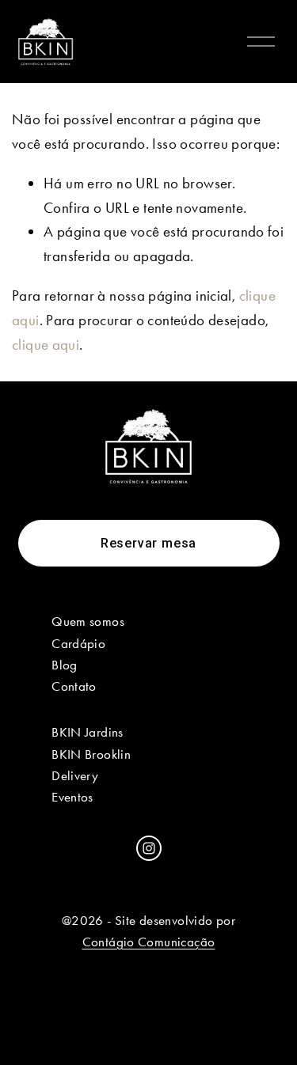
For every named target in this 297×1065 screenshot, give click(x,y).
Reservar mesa (148, 543)
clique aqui (45, 344)
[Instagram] (149, 848)
